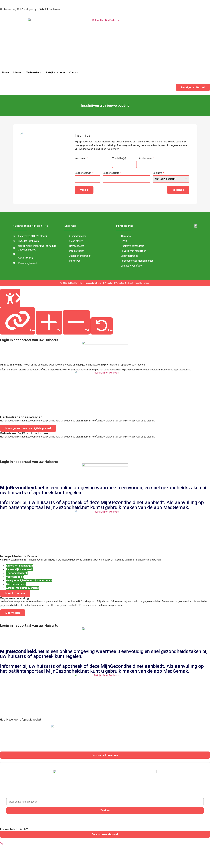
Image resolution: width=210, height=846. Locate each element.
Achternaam (145, 158)
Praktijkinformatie (55, 72)
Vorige (84, 189)
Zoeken (105, 810)
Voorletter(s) (119, 158)
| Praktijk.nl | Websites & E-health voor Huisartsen (126, 282)
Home (5, 72)
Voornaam (80, 158)
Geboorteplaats (111, 173)
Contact (73, 72)
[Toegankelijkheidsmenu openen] (10, 298)
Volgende (178, 189)
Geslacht (157, 173)
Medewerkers (33, 72)
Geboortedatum (83, 173)
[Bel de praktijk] (1, 844)
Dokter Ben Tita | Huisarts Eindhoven (85, 282)
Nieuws (17, 72)
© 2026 (63, 282)
